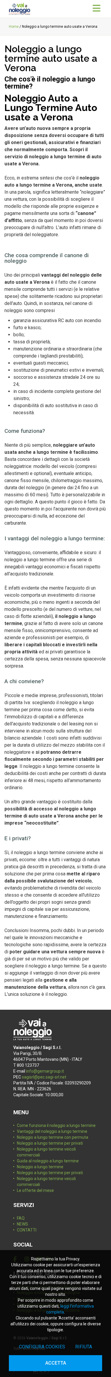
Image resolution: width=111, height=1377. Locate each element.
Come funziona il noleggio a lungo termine (56, 1125)
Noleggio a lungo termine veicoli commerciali (46, 1152)
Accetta (55, 1363)
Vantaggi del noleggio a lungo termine (52, 1131)
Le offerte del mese (35, 1190)
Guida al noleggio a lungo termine (48, 1161)
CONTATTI (26, 1230)
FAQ (21, 1218)
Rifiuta (83, 1347)
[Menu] (96, 8)
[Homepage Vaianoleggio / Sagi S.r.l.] (19, 9)
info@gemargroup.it (45, 1071)
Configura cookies (42, 1347)
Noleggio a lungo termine (40, 1166)
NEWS (22, 1224)
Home (14, 27)
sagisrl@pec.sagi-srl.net (44, 1077)
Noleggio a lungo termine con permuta (52, 1137)
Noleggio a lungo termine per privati (50, 1143)
